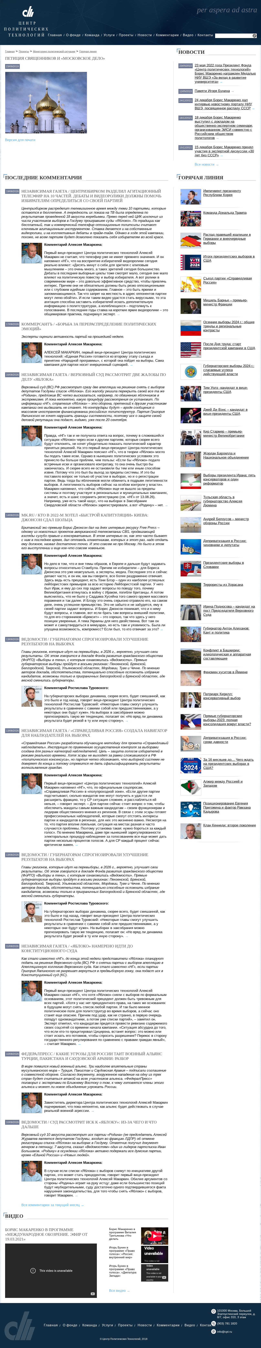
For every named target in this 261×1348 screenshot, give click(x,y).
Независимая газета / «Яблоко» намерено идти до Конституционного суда (77, 948)
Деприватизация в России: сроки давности (225, 740)
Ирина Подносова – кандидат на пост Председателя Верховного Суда (229, 611)
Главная (55, 35)
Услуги (109, 35)
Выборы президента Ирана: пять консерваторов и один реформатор (229, 479)
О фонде (73, 35)
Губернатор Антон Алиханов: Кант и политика (226, 630)
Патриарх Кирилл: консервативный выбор (221, 696)
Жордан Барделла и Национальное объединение (226, 455)
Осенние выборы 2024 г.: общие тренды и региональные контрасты (228, 326)
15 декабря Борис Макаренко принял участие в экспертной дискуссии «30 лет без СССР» (224, 151)
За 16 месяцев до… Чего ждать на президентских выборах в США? (228, 764)
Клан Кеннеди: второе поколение (229, 825)
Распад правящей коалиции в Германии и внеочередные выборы (227, 239)
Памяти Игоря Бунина (212, 91)
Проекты (126, 35)
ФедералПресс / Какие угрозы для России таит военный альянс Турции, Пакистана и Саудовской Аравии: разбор (91, 1056)
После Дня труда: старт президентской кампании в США (229, 346)
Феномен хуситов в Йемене (225, 672)
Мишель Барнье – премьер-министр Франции (225, 302)
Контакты (205, 35)
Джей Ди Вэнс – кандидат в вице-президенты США (225, 412)
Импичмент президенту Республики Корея (222, 193)
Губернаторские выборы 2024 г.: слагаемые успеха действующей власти (228, 370)
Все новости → (207, 164)
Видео (188, 35)
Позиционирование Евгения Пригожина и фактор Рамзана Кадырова (227, 807)
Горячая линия (88, 51)
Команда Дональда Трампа (225, 213)
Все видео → (119, 1291)
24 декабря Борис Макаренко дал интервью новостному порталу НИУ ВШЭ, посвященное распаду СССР (223, 104)
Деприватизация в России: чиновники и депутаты (225, 543)
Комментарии (167, 35)
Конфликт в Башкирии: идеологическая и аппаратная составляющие (227, 654)
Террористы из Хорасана (223, 585)
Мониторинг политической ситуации (54, 51)
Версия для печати (20, 140)
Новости (145, 35)
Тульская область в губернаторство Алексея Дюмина (222, 501)
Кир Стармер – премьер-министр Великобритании (223, 434)
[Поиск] (254, 36)
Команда (92, 35)
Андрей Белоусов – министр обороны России (226, 521)
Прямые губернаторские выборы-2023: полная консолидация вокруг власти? (227, 720)
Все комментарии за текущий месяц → (52, 1205)
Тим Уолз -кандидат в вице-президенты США (225, 390)
